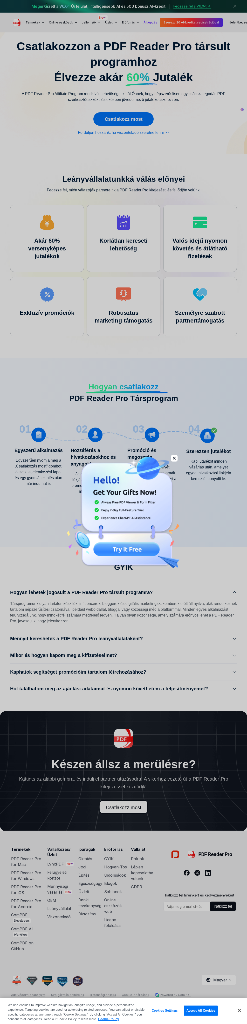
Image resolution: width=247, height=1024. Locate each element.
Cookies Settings (165, 1010)
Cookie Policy (108, 1019)
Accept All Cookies (200, 1010)
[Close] (239, 1010)
